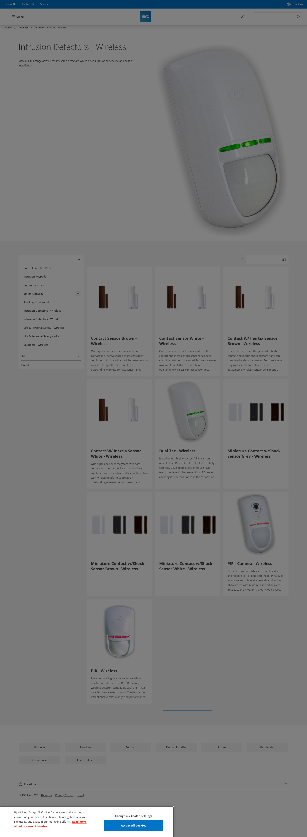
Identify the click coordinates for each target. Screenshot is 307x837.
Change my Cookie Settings (133, 816)
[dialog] (86, 822)
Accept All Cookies (133, 825)
